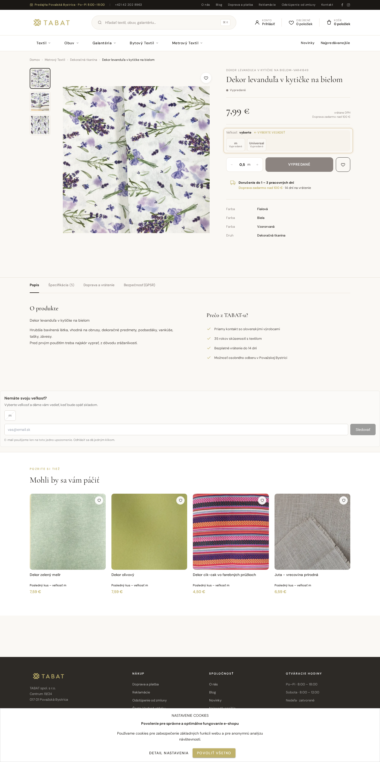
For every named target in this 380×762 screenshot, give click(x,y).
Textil (41, 43)
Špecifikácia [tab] (61, 285)
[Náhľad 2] (40, 101)
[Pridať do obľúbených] (206, 78)
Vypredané (299, 164)
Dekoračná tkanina (83, 60)
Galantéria (102, 43)
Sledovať (363, 429)
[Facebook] (342, 5)
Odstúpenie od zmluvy (299, 5)
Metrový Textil (185, 43)
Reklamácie (267, 5)
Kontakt (327, 5)
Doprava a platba (240, 5)
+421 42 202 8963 (128, 5)
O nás (205, 5)
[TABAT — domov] (51, 22)
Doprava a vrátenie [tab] (99, 285)
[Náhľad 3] (40, 125)
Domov (35, 60)
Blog (219, 5)
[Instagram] (348, 5)
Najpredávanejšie (335, 43)
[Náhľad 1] (40, 78)
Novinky (308, 43)
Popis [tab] (34, 285)
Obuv (69, 43)
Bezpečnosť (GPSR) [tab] (139, 285)
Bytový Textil (142, 43)
